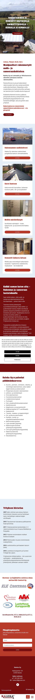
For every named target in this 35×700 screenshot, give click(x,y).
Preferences (17, 359)
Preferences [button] (28, 346)
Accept (17, 351)
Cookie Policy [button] (24, 345)
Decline (17, 355)
